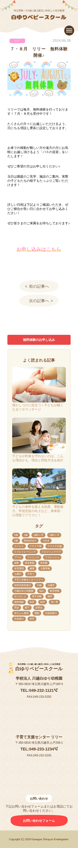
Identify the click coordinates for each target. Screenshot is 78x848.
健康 (32, 568)
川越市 (51, 585)
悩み (41, 590)
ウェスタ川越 (54, 546)
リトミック (33, 557)
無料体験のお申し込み (39, 339)
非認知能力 (51, 613)
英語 (16, 607)
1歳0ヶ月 (38, 535)
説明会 (39, 607)
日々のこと (20, 596)
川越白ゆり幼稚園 (23, 590)
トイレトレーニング (25, 551)
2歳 (16, 540)
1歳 (26, 535)
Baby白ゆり (30, 540)
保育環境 (19, 568)
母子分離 (37, 596)
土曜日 (17, 574)
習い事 (54, 602)
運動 (36, 613)
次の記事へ (39, 300)
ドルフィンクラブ (51, 551)
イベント (19, 546)
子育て (30, 574)
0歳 (16, 535)
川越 (39, 585)
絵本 (42, 602)
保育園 (43, 562)
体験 (16, 562)
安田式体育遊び (22, 585)
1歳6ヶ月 (54, 535)
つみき (46, 540)
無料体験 (19, 602)
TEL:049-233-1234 (37, 749)
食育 (32, 618)
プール (17, 557)
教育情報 (54, 590)
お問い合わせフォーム (39, 820)
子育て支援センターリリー (28, 579)
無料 (49, 596)
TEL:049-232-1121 (37, 690)
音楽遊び (19, 618)
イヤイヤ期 (36, 546)
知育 (32, 602)
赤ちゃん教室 (21, 613)
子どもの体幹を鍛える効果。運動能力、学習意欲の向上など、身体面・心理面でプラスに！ (37, 511)
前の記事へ (39, 286)
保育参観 (29, 562)
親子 (27, 607)
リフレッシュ (52, 557)
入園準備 (45, 568)
